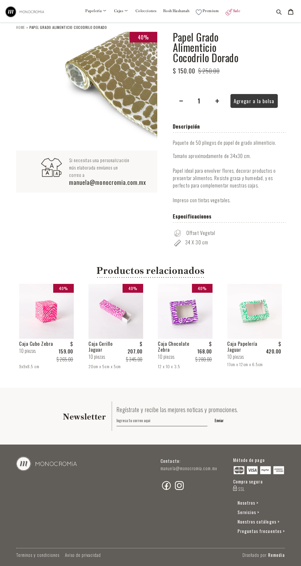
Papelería (94, 11)
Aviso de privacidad (83, 555)
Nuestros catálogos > (259, 521)
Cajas (119, 11)
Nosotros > (248, 502)
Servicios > (249, 512)
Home (20, 27)
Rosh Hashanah (176, 11)
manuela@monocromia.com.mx (107, 182)
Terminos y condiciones (37, 555)
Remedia (276, 555)
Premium (210, 11)
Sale (236, 11)
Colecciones (146, 11)
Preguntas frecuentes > (261, 531)
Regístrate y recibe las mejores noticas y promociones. (177, 409)
